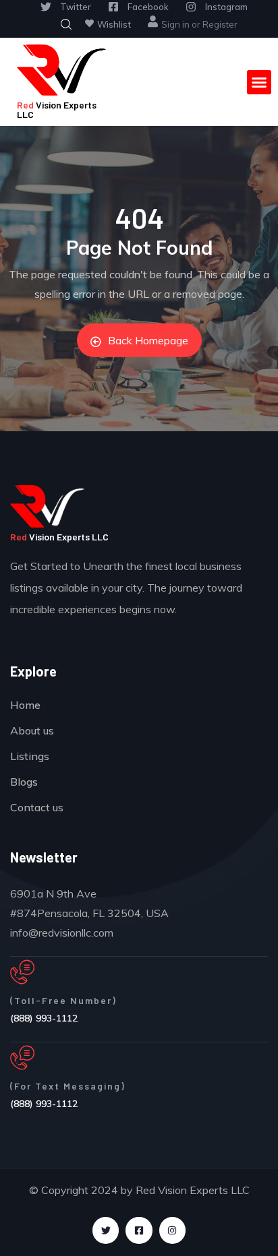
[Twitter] (105, 1230)
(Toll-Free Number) (63, 1000)
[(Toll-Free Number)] (22, 972)
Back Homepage (148, 340)
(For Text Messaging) (68, 1086)
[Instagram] (172, 1230)
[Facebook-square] (139, 1230)
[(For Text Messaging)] (22, 1058)
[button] (259, 82)
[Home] (61, 70)
